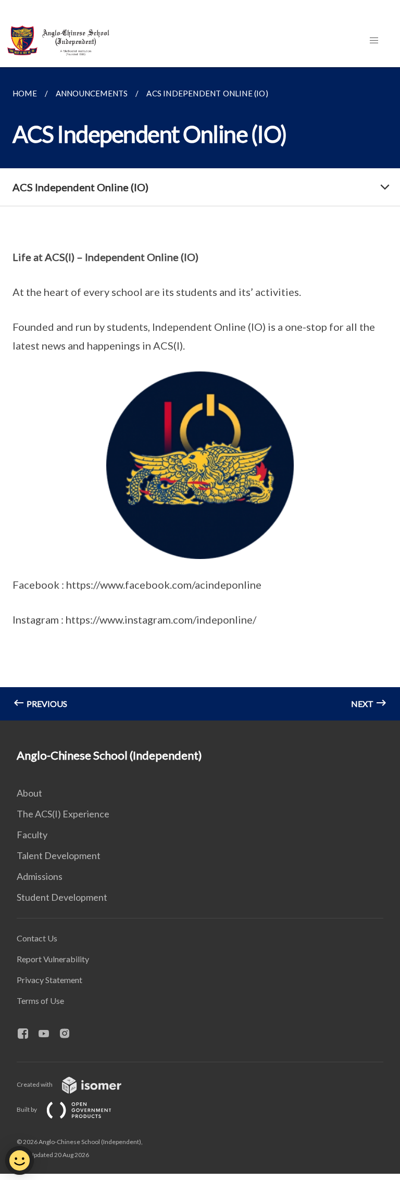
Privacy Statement (49, 980)
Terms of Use (40, 1000)
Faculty (32, 834)
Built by (27, 1109)
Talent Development (59, 855)
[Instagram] (68, 1034)
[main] (200, 394)
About (29, 793)
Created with (35, 1084)
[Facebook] (27, 1034)
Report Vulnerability (53, 959)
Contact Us (37, 938)
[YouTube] (48, 1034)
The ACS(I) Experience (63, 813)
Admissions (40, 876)
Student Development (62, 897)
